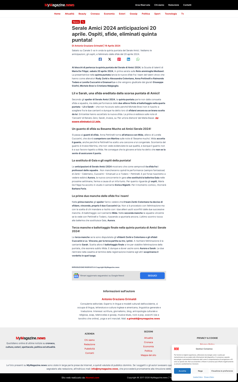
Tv (182, 13)
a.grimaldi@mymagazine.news (143, 318)
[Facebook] (100, 59)
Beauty (82, 13)
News (76, 22)
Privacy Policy (209, 377)
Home (57, 13)
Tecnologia (171, 13)
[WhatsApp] (138, 59)
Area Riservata (142, 5)
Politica (146, 13)
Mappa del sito (148, 355)
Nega (200, 371)
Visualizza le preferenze (222, 371)
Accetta (182, 371)
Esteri (122, 13)
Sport (157, 13)
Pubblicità (90, 348)
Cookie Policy (198, 377)
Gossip (133, 13)
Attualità (69, 13)
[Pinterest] (119, 59)
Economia (109, 13)
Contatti (187, 5)
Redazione (173, 5)
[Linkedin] (128, 59)
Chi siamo (159, 5)
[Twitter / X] (110, 59)
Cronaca (95, 13)
